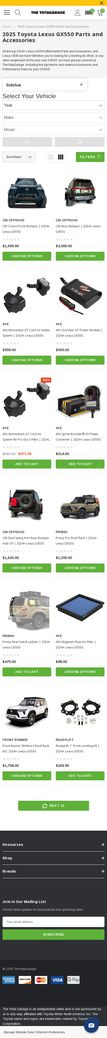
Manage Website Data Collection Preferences (34, 1032)
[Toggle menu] (7, 12)
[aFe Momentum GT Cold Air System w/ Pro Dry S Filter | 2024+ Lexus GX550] (26, 400)
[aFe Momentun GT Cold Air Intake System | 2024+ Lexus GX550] (26, 296)
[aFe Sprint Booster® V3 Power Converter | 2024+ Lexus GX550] (80, 400)
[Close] (101, 3)
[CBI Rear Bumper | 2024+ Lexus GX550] (80, 192)
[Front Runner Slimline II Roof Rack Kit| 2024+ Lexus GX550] (26, 711)
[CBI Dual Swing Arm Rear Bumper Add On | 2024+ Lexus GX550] (26, 503)
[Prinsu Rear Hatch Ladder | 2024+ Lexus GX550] (26, 607)
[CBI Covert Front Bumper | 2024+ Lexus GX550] (26, 192)
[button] (88, 12)
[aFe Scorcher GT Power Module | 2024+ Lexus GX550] (80, 296)
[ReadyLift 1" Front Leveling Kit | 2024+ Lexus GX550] (80, 711)
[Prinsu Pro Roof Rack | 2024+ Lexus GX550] (80, 503)
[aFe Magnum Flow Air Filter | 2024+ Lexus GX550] (80, 607)
